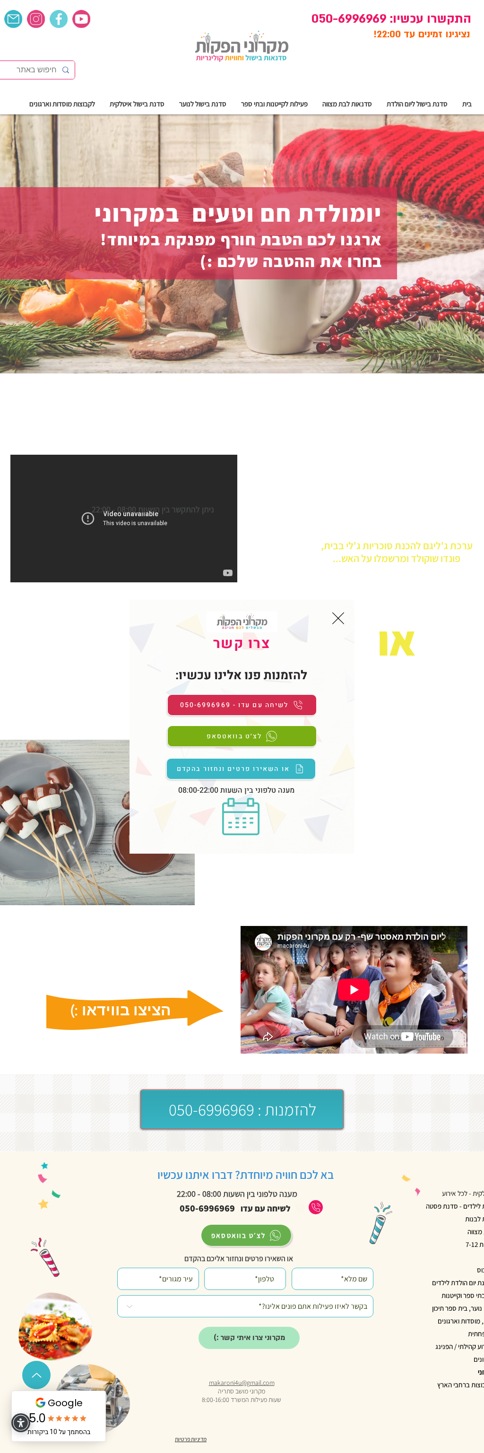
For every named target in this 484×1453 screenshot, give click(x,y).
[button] (338, 618)
